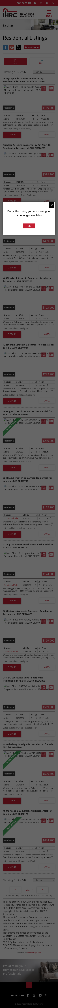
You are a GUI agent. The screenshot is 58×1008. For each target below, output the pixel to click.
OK (29, 226)
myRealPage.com (34, 952)
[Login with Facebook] (5, 49)
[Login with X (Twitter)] (18, 49)
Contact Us (24, 3)
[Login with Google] (11, 49)
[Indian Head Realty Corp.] (18, 16)
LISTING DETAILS (12, 135)
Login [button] (32, 47)
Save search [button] (15, 61)
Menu (49, 16)
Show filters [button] (42, 61)
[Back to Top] (29, 985)
